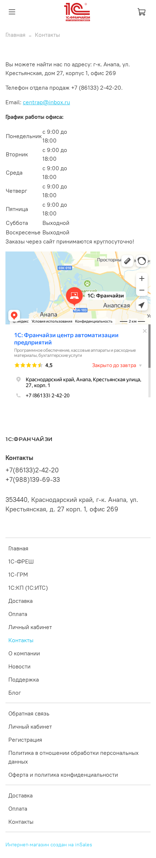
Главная (15, 34)
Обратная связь (28, 713)
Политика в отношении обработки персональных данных (73, 757)
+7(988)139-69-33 (32, 480)
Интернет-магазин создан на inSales (48, 844)
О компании (24, 653)
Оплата (17, 613)
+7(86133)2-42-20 (32, 470)
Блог (14, 692)
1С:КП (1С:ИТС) (28, 587)
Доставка (20, 600)
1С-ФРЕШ (21, 561)
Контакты (20, 640)
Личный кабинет (30, 627)
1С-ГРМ (18, 574)
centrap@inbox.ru (46, 102)
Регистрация (25, 739)
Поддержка (23, 679)
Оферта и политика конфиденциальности (63, 774)
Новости (19, 666)
